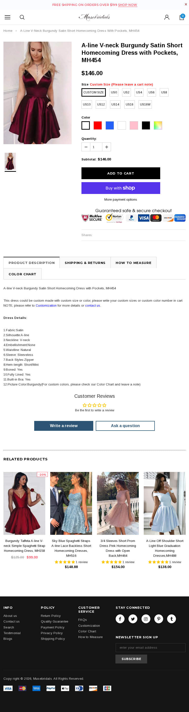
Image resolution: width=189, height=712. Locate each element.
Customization (46, 305)
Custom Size (93, 92)
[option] (37, 93)
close (186, 4)
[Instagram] (146, 618)
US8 (164, 92)
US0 (114, 92)
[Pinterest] (158, 618)
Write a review (64, 426)
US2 (126, 92)
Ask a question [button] (125, 426)
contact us (92, 305)
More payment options (120, 199)
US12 (101, 104)
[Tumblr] (171, 618)
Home (7, 31)
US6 (152, 92)
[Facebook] (120, 618)
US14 (115, 104)
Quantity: (89, 138)
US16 (129, 104)
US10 (87, 104)
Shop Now (127, 5)
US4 (139, 92)
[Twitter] (132, 618)
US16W (145, 104)
